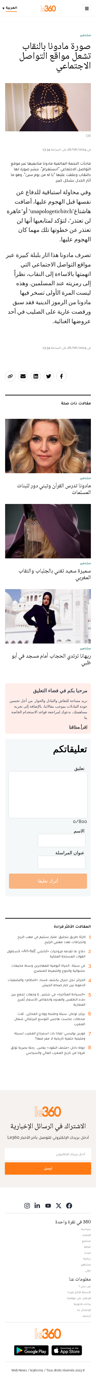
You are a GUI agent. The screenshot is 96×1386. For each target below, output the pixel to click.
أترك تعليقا (48, 881)
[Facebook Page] (69, 1205)
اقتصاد (86, 1235)
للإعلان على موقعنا (79, 1298)
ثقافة (87, 1247)
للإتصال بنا (84, 1310)
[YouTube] (48, 1205)
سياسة (86, 1229)
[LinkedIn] (38, 1205)
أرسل (48, 1168)
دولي (88, 1270)
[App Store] (66, 1350)
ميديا (87, 1252)
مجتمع (86, 1241)
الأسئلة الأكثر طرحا (79, 1292)
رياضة (87, 1258)
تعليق (79, 768)
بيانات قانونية (82, 1304)
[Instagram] (27, 1205)
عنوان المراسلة (69, 852)
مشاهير (85, 35)
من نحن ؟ (85, 1286)
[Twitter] (59, 1205)
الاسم (79, 831)
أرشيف (86, 1316)
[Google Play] (31, 1350)
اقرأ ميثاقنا (78, 727)
